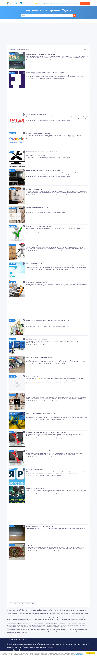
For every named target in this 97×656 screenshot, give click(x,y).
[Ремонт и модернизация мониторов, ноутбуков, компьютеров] (17, 177)
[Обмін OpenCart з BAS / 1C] (17, 270)
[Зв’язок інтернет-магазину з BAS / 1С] (17, 214)
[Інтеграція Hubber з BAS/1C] (17, 195)
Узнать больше (79, 654)
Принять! (90, 653)
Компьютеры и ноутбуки (43, 419)
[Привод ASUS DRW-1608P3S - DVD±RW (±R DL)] (17, 60)
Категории (64, 3)
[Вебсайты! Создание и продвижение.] (17, 345)
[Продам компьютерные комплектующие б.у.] (17, 364)
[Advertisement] (48, 34)
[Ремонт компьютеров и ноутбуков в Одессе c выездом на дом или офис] (17, 327)
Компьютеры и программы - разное (46, 194)
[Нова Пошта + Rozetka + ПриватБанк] (17, 288)
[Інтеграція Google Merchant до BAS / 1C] (17, 139)
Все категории (72, 20)
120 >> (33, 603)
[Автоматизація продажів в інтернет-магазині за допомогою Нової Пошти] (17, 251)
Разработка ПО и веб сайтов (44, 138)
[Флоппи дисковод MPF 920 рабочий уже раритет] (17, 533)
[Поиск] (74, 15)
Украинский (55, 3)
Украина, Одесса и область (57, 59)
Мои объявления (75, 3)
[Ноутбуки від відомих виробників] (17, 476)
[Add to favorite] (24, 54)
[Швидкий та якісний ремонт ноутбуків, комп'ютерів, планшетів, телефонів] (17, 438)
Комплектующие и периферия (42, 59)
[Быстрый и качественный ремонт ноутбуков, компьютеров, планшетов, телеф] (17, 457)
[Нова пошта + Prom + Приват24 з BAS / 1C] (17, 233)
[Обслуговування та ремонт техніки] (17, 121)
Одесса (47, 3)
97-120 (28, 603)
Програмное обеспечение (44, 212)
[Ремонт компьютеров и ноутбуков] (17, 494)
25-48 (14, 603)
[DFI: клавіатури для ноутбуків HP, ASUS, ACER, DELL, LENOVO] (17, 79)
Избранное (11, 21)
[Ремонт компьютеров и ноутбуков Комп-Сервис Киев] (17, 158)
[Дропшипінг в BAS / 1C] (17, 401)
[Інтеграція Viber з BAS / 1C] (17, 383)
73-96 (23, 603)
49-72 (19, 603)
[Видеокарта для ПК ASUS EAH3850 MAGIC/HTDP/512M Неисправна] (17, 551)
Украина (39, 3)
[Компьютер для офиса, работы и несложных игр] (17, 420)
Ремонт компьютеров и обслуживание (46, 120)
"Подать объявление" (81, 610)
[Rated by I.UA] (16, 650)
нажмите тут (50, 647)
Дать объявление (85, 3)
